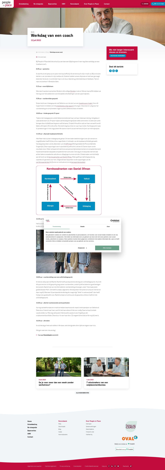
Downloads (61, 426)
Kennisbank (74, 4)
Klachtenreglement (50, 466)
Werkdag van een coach (56, 52)
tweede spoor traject (85, 103)
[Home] (7, 4)
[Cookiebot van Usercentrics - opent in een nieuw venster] (111, 221)
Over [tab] (108, 226)
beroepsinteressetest (78, 162)
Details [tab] (82, 226)
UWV (63, 4)
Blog (47, 52)
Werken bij (89, 434)
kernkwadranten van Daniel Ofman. (60, 157)
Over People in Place (91, 4)
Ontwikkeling (23, 4)
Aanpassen (81, 248)
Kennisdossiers (62, 434)
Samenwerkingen (91, 426)
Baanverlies (52, 4)
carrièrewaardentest (43, 162)
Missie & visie (90, 432)
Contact (106, 4)
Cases (60, 432)
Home (30, 421)
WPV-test (68, 144)
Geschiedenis (90, 429)
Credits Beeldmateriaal (91, 466)
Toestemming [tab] (57, 226)
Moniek (72, 91)
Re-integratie (38, 4)
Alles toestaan (107, 248)
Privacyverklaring (65, 466)
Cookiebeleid (77, 466)
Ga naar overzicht (48, 335)
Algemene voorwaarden (35, 466)
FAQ (59, 424)
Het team (88, 424)
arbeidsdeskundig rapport (64, 106)
